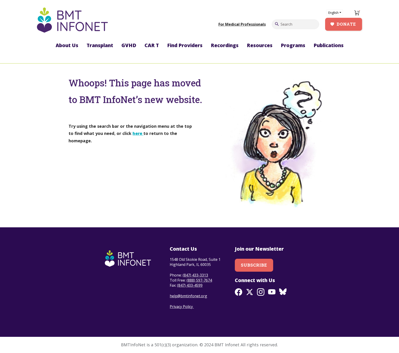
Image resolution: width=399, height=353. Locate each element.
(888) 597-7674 (199, 280)
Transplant (100, 45)
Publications (329, 45)
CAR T (152, 45)
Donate (346, 24)
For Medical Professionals (242, 24)
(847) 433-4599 (190, 285)
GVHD (128, 45)
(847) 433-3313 (195, 275)
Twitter (249, 292)
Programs (293, 45)
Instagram (260, 292)
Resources (259, 45)
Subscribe (254, 265)
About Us (67, 45)
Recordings (225, 45)
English (333, 12)
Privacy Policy (182, 306)
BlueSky (283, 292)
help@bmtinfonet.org (188, 295)
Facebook (238, 292)
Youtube (271, 292)
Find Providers (185, 45)
